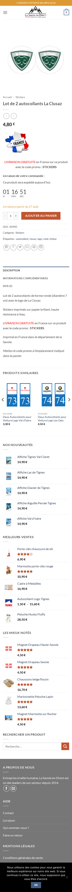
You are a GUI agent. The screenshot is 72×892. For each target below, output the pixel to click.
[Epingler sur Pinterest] (34, 247)
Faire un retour (13, 835)
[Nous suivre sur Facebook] (6, 788)
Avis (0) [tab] (7, 286)
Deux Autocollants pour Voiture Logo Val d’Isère (17, 418)
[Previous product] (14, 116)
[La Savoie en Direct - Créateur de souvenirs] (35, 12)
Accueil (7, 97)
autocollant (22, 238)
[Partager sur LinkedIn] (41, 247)
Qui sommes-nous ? (16, 827)
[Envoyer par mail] (27, 247)
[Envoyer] (65, 746)
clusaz (33, 238)
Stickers (20, 97)
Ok (36, 885)
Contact (8, 813)
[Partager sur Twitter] (20, 247)
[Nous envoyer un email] (13, 788)
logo (39, 238)
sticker (53, 238)
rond (45, 238)
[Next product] (6, 116)
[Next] (69, 407)
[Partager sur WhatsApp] (6, 247)
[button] (5, 12)
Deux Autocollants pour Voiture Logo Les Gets (52, 418)
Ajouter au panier (41, 215)
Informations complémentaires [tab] (25, 278)
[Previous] (3, 407)
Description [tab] (11, 270)
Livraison (9, 820)
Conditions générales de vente (23, 857)
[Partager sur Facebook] (13, 247)
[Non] (67, 878)
